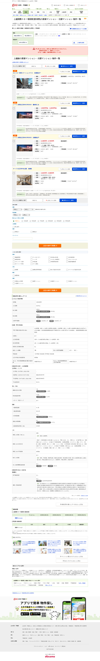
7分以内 (42, 221)
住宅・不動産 (82, 583)
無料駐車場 (17, 259)
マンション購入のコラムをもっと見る (72, 556)
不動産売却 (24, 638)
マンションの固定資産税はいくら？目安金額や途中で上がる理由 (28, 543)
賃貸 (23, 632)
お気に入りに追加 (50, 66)
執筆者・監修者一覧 (72, 641)
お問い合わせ (51, 646)
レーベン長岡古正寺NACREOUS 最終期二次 (26, 104)
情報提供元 (71, 625)
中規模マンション (72, 281)
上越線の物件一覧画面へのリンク (20, 62)
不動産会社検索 (44, 641)
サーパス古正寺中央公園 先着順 (22, 168)
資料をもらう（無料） (67, 66)
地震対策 (17, 275)
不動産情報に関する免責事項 (28, 593)
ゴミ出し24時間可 (54, 259)
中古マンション (33, 635)
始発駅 (16, 269)
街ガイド (57, 641)
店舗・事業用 (28, 632)
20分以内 (67, 221)
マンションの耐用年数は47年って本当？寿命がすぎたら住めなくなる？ (28, 551)
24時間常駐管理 (54, 261)
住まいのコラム (63, 641)
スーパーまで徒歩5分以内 (74, 269)
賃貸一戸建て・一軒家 (37, 632)
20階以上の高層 (19, 281)
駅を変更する (28, 35)
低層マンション (36, 281)
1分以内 (26, 221)
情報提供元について (16, 593)
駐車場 (51, 632)
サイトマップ (58, 646)
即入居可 (17, 226)
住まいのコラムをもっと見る (72, 561)
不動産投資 (56, 635)
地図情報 (79, 641)
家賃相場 (56, 632)
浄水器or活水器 (54, 257)
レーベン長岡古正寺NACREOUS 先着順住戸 (26, 137)
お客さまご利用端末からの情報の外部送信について (43, 625)
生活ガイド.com (84, 495)
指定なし (17, 221)
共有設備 (35, 261)
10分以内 (50, 221)
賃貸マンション (46, 632)
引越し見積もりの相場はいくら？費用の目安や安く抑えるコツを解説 (79, 551)
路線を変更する (18, 35)
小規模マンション (19, 283)
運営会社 (63, 646)
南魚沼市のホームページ (81, 295)
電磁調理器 (17, 257)
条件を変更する (23, 42)
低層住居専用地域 (37, 269)
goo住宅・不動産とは (27, 625)
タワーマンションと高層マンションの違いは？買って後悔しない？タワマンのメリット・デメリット (54, 543)
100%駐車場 (71, 257)
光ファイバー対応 (19, 263)
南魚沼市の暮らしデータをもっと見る (72, 504)
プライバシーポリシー (38, 646)
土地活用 (30, 638)
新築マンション (25, 635)
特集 (23, 641)
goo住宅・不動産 (15, 625)
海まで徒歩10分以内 (55, 269)
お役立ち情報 (14, 641)
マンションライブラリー (34, 641)
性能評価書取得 (72, 261)
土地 (52, 635)
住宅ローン (62, 635)
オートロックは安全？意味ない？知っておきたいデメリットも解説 (79, 543)
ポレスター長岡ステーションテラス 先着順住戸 (26, 73)
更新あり (35, 231)
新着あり (17, 231)
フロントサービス (72, 259)
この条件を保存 (80, 42)
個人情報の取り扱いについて (28, 629)
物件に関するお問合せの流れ (61, 625)
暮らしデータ (49, 585)
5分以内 (34, 221)
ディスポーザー (36, 257)
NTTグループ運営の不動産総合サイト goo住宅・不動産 (24, 1)
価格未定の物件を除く (40, 209)
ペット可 (35, 259)
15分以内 (59, 221)
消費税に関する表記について (42, 629)
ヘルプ (45, 646)
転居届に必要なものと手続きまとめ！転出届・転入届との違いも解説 (54, 551)
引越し (26, 641)
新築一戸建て (40, 635)
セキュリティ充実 (19, 261)
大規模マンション (54, 281)
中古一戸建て (47, 635)
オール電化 (35, 263)
